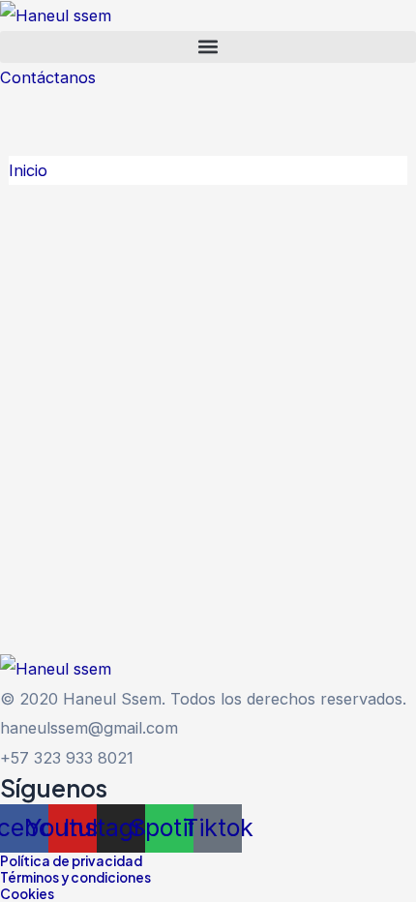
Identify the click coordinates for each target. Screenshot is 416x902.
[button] (208, 47)
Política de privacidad (71, 861)
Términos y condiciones (75, 877)
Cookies (27, 894)
